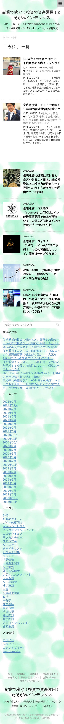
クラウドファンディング (18, 530)
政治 (51, 67)
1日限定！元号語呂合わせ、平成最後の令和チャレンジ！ (41, 61)
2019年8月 (9, 468)
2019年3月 (9, 487)
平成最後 (56, 70)
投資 (5, 589)
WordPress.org (12, 651)
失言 (25, 119)
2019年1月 (9, 494)
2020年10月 (10, 442)
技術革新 (8, 585)
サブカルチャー (13, 537)
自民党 (32, 123)
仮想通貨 (8, 567)
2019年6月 (9, 475)
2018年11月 (10, 501)
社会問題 (53, 113)
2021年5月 (9, 416)
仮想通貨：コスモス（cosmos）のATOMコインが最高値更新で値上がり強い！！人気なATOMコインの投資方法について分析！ (41, 216)
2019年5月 (9, 479)
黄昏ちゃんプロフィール (32, 681)
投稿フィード (11, 644)
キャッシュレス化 (14, 526)
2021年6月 (9, 412)
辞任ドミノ (43, 123)
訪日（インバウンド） (17, 622)
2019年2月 (9, 490)
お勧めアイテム (13, 518)
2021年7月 (9, 409)
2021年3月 (9, 423)
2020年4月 (9, 457)
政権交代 (44, 119)
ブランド (8, 555)
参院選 (48, 116)
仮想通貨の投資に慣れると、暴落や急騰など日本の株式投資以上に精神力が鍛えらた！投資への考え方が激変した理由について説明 (41, 184)
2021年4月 (9, 420)
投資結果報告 (11, 593)
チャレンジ (32, 70)
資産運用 (8, 626)
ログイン (8, 640)
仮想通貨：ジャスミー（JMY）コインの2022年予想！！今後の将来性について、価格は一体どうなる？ (40, 247)
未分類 (7, 600)
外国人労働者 (11, 570)
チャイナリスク (13, 548)
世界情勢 (8, 559)
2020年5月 (9, 453)
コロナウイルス (13, 533)
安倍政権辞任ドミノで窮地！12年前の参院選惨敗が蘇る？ (41, 106)
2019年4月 (9, 483)
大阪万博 (8, 578)
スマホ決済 (10, 541)
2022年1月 (9, 401)
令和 (41, 70)
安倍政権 (33, 119)
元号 (47, 70)
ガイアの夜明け (13, 522)
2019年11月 (10, 464)
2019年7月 (9, 472)
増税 (56, 116)
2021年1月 (9, 431)
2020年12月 (10, 435)
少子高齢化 (10, 581)
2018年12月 (10, 498)
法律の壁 (8, 611)
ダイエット (10, 544)
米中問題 (8, 619)
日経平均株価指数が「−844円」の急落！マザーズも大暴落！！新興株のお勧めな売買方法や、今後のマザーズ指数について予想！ (41, 303)
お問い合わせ (49, 677)
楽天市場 (8, 607)
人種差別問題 (11, 563)
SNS (44, 67)
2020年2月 (9, 461)
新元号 (26, 74)
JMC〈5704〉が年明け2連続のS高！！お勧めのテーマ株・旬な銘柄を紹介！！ (41, 274)
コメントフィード (14, 647)
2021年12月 (10, 405)
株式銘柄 (8, 604)
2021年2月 (9, 427)
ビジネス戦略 (11, 552)
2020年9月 (9, 446)
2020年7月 (9, 449)
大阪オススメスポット (17, 574)
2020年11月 (10, 438)
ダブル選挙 (32, 116)
